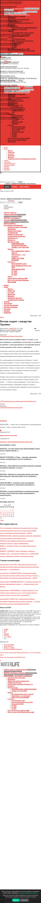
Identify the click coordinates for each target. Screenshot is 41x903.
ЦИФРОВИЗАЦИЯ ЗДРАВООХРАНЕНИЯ (18, 244)
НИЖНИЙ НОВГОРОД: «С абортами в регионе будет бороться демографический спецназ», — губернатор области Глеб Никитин (20, 584)
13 (7, 512)
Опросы (10, 249)
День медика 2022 (18, 132)
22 (11, 514)
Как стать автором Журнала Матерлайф (21, 712)
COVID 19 (3, 401)
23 (13, 514)
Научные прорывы (9, 165)
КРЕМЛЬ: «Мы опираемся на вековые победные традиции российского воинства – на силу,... (20, 467)
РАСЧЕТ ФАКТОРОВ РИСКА (8, 66)
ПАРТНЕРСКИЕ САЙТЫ (7, 48)
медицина (24, 401)
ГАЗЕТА (7, 186)
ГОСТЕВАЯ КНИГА (6, 99)
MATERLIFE (12, 328)
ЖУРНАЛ (14, 186)
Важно (2, 317)
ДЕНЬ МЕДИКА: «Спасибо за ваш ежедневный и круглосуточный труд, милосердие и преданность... (17, 484)
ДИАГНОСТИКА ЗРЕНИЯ (7, 80)
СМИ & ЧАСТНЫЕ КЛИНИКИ (17, 259)
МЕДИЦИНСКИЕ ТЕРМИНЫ (8, 85)
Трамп (29, 401)
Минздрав (11, 155)
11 (3, 512)
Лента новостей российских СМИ (19, 138)
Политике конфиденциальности (28, 893)
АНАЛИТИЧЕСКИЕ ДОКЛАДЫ (9, 62)
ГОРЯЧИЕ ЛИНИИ (5, 34)
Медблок (11, 157)
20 (7, 514)
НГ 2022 (14, 135)
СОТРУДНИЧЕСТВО (6, 108)
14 (9, 512)
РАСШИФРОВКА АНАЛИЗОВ (9, 11)
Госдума (11, 154)
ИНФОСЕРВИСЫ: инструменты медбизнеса (13, 224)
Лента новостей (8, 646)
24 (1, 516)
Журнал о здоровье (9, 647)
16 (13, 512)
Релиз (5, 149)
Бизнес (6, 147)
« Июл (2, 520)
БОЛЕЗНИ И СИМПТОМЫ (8, 94)
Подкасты (11, 240)
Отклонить (24, 900)
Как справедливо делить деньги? (22, 694)
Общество (11, 152)
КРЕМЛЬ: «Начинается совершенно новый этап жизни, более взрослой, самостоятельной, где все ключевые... (19, 475)
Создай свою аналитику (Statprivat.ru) (16, 237)
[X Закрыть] (16, 122)
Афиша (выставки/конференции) (15, 232)
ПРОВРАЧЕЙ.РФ (5, 16)
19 (5, 514)
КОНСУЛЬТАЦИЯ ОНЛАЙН (8, 6)
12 (5, 512)
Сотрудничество (8, 207)
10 (1, 512)
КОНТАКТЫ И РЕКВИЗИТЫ (8, 117)
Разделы (6, 208)
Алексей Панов (4, 564)
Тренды (6, 160)
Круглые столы (13, 242)
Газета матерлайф (9, 644)
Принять (16, 900)
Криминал (7, 169)
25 (3, 516)
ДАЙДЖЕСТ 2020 (5, 57)
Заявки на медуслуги (15, 234)
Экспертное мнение (9, 163)
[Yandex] (1, 66)
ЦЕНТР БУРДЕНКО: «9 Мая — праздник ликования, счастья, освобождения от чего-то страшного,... (18, 458)
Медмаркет (12, 229)
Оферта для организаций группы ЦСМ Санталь (12, 657)
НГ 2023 (14, 133)
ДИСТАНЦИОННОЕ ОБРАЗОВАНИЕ (11, 43)
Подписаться (11, 200)
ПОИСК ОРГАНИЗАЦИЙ (7, 29)
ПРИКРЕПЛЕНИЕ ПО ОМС (8, 20)
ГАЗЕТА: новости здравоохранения (15, 214)
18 (3, 514)
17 (1, 514)
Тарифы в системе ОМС (20, 247)
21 (9, 514)
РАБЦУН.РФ (3, 39)
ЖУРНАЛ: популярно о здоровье (16, 220)
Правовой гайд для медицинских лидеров (22, 159)
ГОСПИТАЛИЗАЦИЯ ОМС (8, 25)
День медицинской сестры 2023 (18, 129)
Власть (10, 150)
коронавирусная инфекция (13, 401)
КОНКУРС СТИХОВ (6, 53)
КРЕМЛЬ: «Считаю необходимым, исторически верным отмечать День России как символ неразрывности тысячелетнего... (19, 493)
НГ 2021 (14, 137)
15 (11, 512)
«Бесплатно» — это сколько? (18, 255)
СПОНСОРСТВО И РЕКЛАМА (9, 103)
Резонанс (6, 166)
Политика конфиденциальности (13, 649)
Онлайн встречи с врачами (17, 227)
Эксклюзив (7, 162)
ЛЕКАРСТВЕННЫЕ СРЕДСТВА (9, 90)
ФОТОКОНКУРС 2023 (18, 127)
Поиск (20, 202)
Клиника (6, 168)
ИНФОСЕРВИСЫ (24, 186)
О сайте (6, 205)
